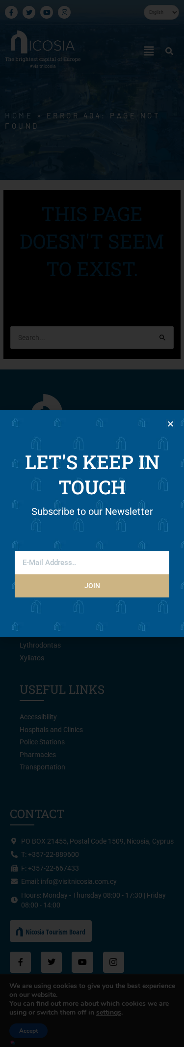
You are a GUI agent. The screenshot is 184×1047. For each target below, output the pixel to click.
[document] (92, 523)
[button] (170, 423)
